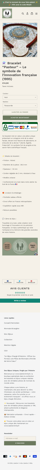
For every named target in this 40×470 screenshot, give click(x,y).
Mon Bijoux (8, 334)
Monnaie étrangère (11, 328)
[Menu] (36, 13)
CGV (5, 351)
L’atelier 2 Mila (27, 463)
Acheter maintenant (20, 117)
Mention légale (10, 345)
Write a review (20, 301)
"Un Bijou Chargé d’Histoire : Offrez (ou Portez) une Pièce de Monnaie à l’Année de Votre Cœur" (20, 358)
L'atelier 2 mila (18, 463)
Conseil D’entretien (11, 323)
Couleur (5, 93)
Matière (5, 102)
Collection (8, 340)
